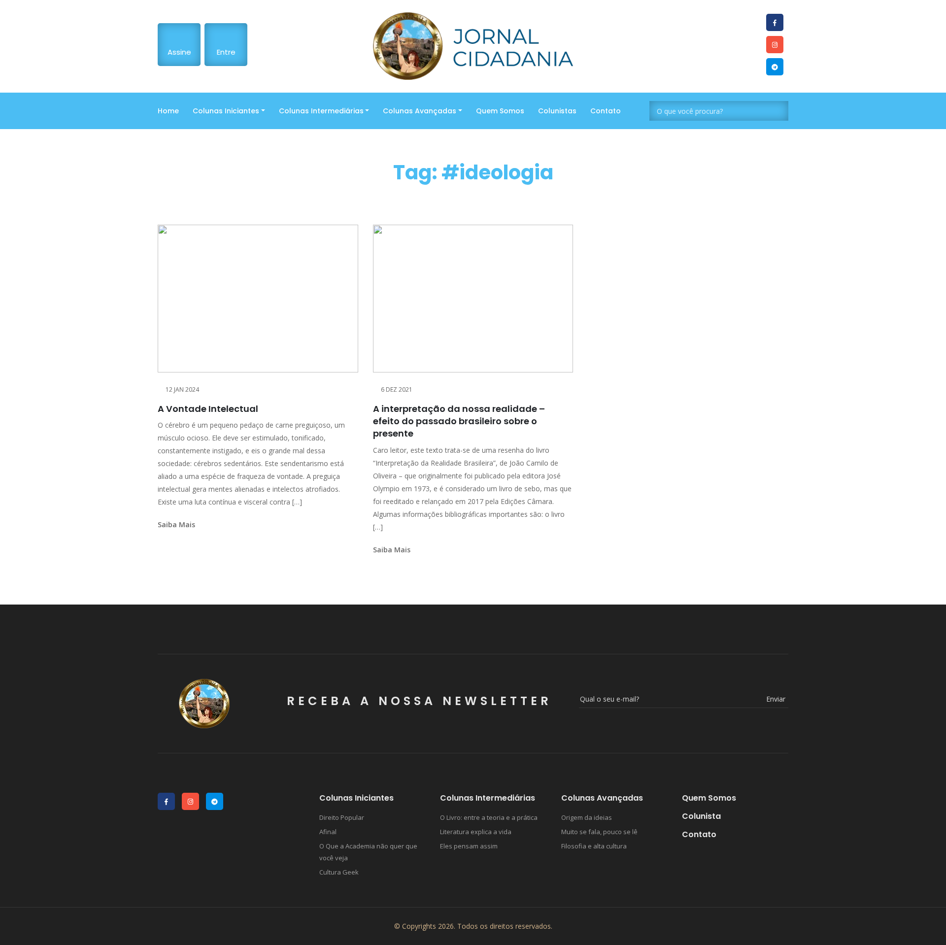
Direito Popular (341, 817)
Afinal (328, 831)
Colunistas (557, 111)
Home (168, 111)
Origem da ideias (586, 817)
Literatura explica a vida (475, 831)
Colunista (701, 816)
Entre (226, 52)
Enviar (775, 699)
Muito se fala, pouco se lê (599, 831)
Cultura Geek (339, 872)
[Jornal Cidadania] (473, 46)
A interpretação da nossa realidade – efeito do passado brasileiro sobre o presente (459, 421)
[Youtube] (774, 22)
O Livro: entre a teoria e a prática (489, 817)
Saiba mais (176, 524)
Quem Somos (500, 111)
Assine (179, 52)
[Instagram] (774, 44)
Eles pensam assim (469, 846)
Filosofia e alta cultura (594, 846)
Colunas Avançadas (419, 111)
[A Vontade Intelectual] (258, 298)
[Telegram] (774, 66)
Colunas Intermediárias (321, 111)
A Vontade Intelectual (208, 409)
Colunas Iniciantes (226, 111)
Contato (605, 111)
